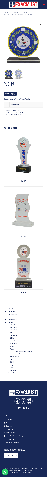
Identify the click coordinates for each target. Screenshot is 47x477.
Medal (12, 346)
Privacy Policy (11, 439)
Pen (11, 359)
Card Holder (14, 335)
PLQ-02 (23, 236)
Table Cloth (13, 330)
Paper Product (14, 356)
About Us (9, 419)
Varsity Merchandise (14, 373)
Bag (11, 333)
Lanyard (12, 365)
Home (6, 12)
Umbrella (13, 370)
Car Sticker (13, 327)
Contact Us (9, 429)
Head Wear (13, 341)
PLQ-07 (23, 181)
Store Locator (10, 433)
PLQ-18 (23, 292)
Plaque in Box (16, 354)
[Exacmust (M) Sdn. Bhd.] (23, 4)
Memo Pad (13, 343)
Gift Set (12, 362)
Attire (9, 317)
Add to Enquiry (10, 94)
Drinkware (13, 338)
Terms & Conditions (12, 442)
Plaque (24, 12)
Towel (12, 367)
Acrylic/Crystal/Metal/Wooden (13, 14)
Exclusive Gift (12, 319)
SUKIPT (10, 309)
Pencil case (11, 311)
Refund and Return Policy (14, 436)
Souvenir (15, 12)
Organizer (13, 324)
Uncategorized (12, 314)
